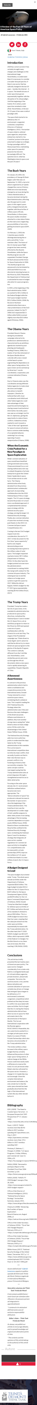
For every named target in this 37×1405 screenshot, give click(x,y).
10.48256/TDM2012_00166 (17, 57)
